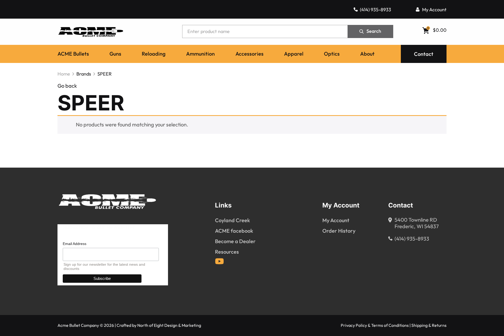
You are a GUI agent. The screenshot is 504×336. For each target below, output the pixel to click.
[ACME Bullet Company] (90, 31)
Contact (423, 54)
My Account (434, 10)
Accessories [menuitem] (249, 53)
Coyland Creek (232, 220)
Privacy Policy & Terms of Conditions (375, 325)
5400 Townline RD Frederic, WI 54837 (417, 223)
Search (373, 31)
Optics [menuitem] (332, 53)
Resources (227, 251)
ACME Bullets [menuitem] (73, 53)
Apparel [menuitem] (293, 53)
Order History (338, 230)
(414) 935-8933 (375, 10)
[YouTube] (219, 261)
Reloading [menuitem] (154, 53)
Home (63, 74)
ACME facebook (234, 230)
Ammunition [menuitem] (200, 53)
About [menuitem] (367, 53)
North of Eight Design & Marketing (169, 325)
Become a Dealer (235, 241)
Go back (67, 85)
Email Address (74, 244)
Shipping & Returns (429, 325)
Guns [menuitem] (115, 53)
